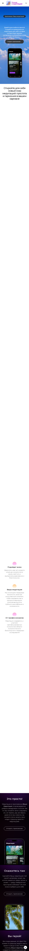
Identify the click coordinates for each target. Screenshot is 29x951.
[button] (3, 3)
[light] (25, 947)
